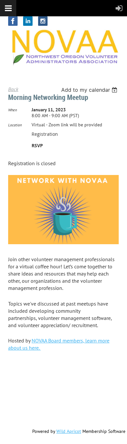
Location (15, 124)
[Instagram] (43, 21)
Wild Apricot (68, 431)
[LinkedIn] (28, 21)
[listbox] (90, 90)
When (12, 109)
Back (13, 89)
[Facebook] (13, 21)
